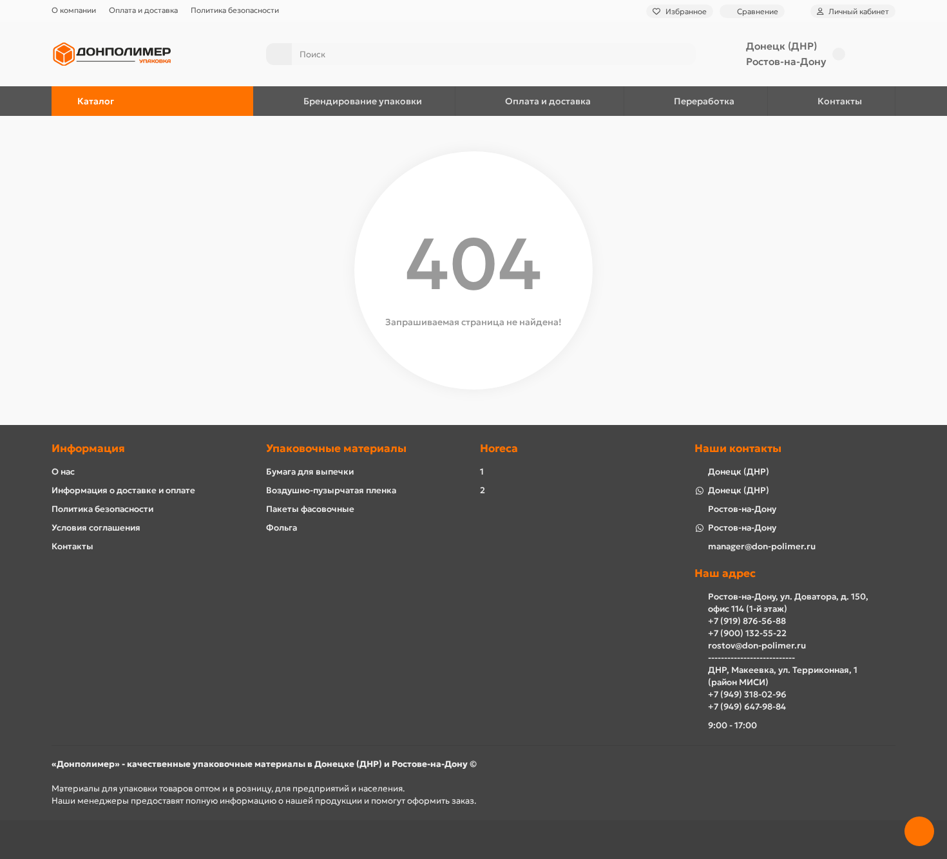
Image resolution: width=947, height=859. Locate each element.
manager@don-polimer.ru (762, 546)
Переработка (704, 101)
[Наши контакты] (919, 831)
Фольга (281, 527)
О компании (74, 10)
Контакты (840, 101)
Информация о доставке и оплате (123, 490)
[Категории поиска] (279, 54)
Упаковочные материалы (336, 448)
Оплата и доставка (143, 10)
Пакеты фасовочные (310, 509)
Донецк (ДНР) (781, 46)
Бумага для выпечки (310, 471)
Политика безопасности (235, 10)
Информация (88, 448)
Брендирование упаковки (362, 101)
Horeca (499, 448)
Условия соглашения (96, 527)
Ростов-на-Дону (786, 61)
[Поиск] (682, 54)
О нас (63, 471)
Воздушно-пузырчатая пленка (331, 490)
